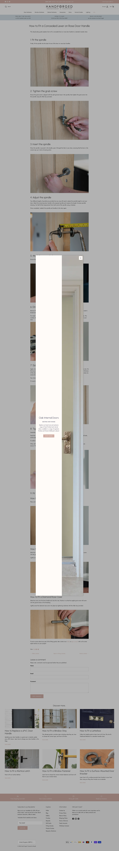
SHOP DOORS (48, 436)
